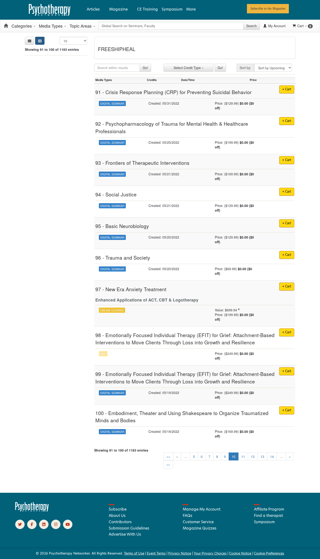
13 (262, 456)
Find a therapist (268, 515)
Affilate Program (269, 509)
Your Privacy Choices (210, 553)
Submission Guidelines (129, 528)
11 (243, 456)
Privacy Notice (179, 553)
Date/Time (188, 80)
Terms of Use (134, 553)
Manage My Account (201, 509)
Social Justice (121, 194)
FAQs (187, 515)
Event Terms (156, 553)
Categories (22, 26)
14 (272, 456)
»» (168, 464)
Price (253, 80)
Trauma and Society (127, 257)
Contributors (120, 522)
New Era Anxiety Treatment (135, 289)
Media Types (51, 26)
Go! (145, 67)
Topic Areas (81, 26)
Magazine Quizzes (199, 528)
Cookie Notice (240, 553)
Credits (152, 80)
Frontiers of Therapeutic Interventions (147, 162)
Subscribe (118, 509)
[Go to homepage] (32, 510)
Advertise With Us (125, 534)
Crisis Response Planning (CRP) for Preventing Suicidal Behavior (178, 92)
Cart (304, 25)
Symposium (172, 9)
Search (251, 25)
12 (253, 456)
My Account (276, 25)
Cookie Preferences (269, 553)
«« (168, 456)
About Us (117, 515)
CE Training (147, 9)
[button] (29, 41)
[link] (268, 8)
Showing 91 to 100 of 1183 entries (52, 49)
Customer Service (198, 522)
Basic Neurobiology (127, 225)
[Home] (5, 26)
